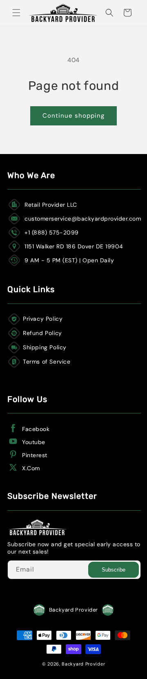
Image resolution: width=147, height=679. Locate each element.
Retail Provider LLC (50, 204)
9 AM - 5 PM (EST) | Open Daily (69, 260)
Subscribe (113, 570)
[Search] (109, 13)
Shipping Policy (45, 347)
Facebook (35, 429)
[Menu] (16, 13)
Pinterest (34, 455)
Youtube (33, 442)
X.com (31, 468)
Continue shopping (73, 116)
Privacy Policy (42, 318)
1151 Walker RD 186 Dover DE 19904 (73, 246)
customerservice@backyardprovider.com (82, 218)
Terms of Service (47, 361)
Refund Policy (42, 333)
